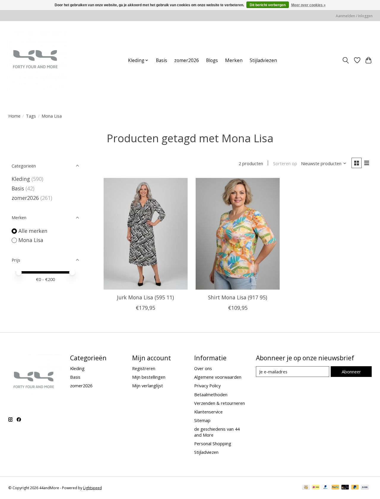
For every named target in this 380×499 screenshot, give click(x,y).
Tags (31, 116)
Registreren (143, 368)
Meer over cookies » (308, 5)
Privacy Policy (207, 386)
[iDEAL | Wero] (315, 488)
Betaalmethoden (210, 394)
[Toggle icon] (345, 60)
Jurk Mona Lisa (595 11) (145, 297)
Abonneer (351, 372)
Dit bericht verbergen (268, 5)
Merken (234, 60)
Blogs (212, 60)
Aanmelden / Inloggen (354, 15)
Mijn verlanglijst (147, 386)
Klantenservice (208, 412)
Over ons (203, 368)
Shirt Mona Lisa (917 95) (237, 297)
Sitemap (202, 420)
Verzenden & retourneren (219, 403)
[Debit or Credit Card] (345, 488)
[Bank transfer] (365, 488)
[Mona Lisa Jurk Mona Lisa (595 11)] (146, 234)
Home (14, 116)
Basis (161, 60)
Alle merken (33, 230)
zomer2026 (186, 60)
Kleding (21, 178)
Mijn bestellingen (148, 377)
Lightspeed (92, 487)
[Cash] (306, 488)
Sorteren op (285, 163)
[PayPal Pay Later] (355, 488)
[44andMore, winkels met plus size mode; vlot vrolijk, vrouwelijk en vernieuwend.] (36, 60)
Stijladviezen (263, 60)
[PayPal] (326, 488)
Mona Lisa (30, 240)
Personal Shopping (212, 443)
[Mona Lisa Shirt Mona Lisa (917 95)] (238, 234)
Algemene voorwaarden (217, 377)
